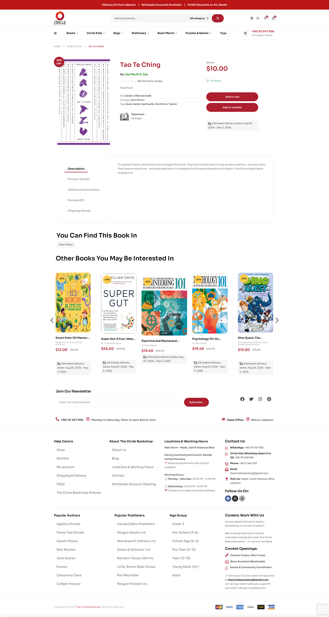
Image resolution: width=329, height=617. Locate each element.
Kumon (62, 567)
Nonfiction (161, 104)
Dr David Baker (108, 343)
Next (277, 320)
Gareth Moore (67, 541)
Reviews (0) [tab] (76, 200)
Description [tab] (76, 168)
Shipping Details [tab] (79, 211)
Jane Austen (66, 558)
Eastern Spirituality (143, 104)
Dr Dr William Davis (65, 343)
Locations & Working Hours (133, 467)
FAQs (61, 484)
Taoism (173, 104)
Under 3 (178, 524)
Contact (118, 475)
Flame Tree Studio (70, 532)
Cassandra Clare (69, 575)
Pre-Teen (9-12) (184, 550)
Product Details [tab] (79, 179)
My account (65, 467)
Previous (52, 320)
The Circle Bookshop (88, 606)
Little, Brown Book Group (136, 567)
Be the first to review (150, 81)
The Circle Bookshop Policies (79, 493)
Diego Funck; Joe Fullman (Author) (251, 343)
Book (129, 104)
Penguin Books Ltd (131, 532)
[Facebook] (242, 399)
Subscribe (196, 402)
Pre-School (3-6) (185, 532)
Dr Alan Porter (149, 345)
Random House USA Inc (135, 558)
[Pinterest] (269, 399)
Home (57, 46)
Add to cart (232, 96)
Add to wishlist (232, 107)
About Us (119, 450)
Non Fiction (74, 46)
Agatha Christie (68, 524)
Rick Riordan (66, 550)
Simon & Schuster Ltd (133, 550)
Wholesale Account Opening (134, 484)
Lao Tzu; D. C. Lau (136, 74)
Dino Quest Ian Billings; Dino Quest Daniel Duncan (207, 343)
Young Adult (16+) (185, 567)
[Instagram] (260, 399)
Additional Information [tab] (84, 190)
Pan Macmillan (128, 575)
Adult (176, 575)
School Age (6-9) (185, 541)
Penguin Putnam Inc (132, 584)
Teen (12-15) (181, 558)
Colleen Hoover (69, 584)
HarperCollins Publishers (136, 524)
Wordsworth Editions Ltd (136, 541)
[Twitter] (251, 399)
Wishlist (63, 458)
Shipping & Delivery (71, 475)
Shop (61, 450)
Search (218, 18)
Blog (115, 458)
